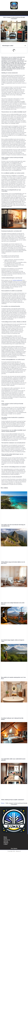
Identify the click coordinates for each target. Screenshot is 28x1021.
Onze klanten (14, 848)
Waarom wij (7, 839)
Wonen (2, 803)
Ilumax (5, 837)
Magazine (6, 842)
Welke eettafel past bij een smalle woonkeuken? (12, 799)
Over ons (6, 841)
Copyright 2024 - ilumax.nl (14, 851)
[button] (14, 13)
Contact (5, 844)
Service (5, 838)
